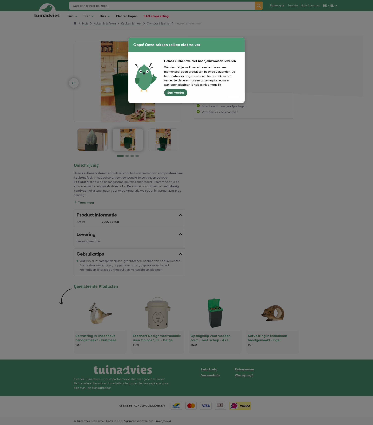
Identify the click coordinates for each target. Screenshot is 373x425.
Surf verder (175, 92)
